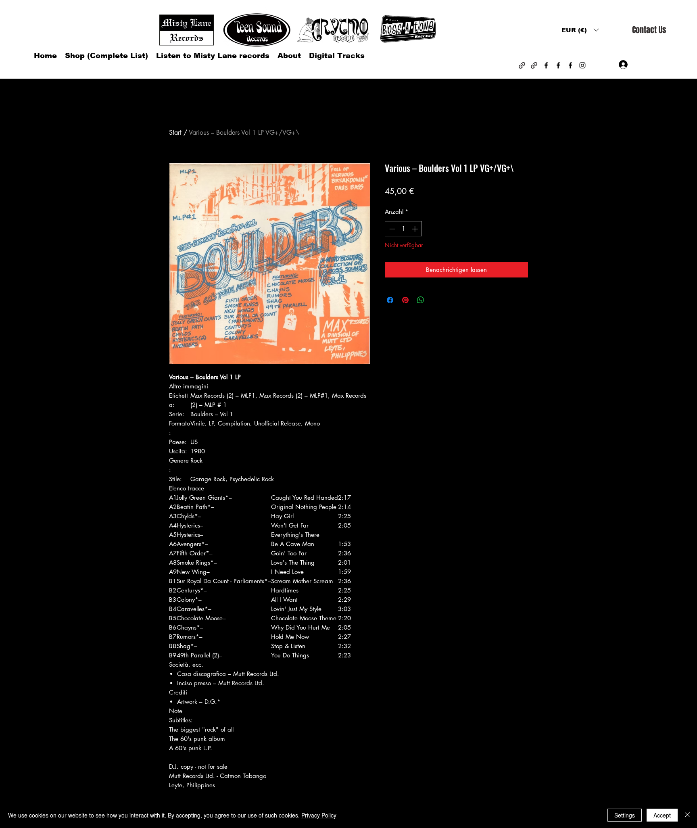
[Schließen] (687, 815)
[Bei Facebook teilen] (390, 300)
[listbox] (580, 30)
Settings (624, 815)
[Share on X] (436, 300)
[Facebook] (546, 65)
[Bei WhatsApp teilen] (421, 300)
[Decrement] (391, 228)
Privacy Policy (318, 815)
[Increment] (415, 228)
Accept (662, 815)
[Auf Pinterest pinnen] (405, 300)
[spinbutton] (403, 228)
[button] (580, 30)
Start (175, 132)
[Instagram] (582, 65)
